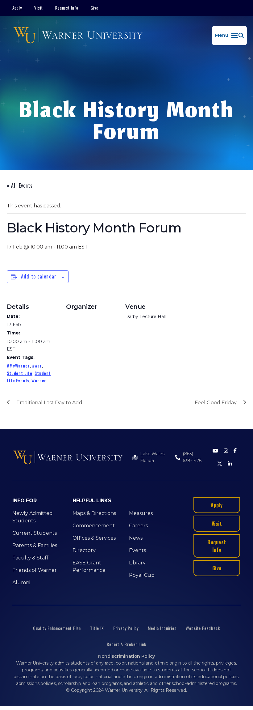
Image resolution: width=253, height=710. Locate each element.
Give (94, 8)
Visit (38, 8)
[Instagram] (226, 451)
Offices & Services (94, 538)
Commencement (94, 526)
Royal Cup (142, 575)
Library (137, 563)
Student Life (19, 373)
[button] (229, 35)
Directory (84, 550)
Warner (38, 380)
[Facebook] (235, 451)
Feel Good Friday (216, 403)
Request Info (67, 8)
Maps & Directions (94, 513)
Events (137, 550)
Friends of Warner (34, 570)
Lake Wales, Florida (152, 457)
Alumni (21, 582)
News (136, 538)
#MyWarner (18, 365)
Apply (17, 8)
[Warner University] (77, 35)
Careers (138, 526)
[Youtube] (215, 451)
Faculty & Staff (30, 558)
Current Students (34, 533)
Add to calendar (38, 276)
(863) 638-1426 (192, 457)
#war (37, 365)
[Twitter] (219, 464)
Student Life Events (29, 377)
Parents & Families (34, 545)
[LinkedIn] (230, 464)
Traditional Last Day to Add (49, 403)
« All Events (20, 185)
